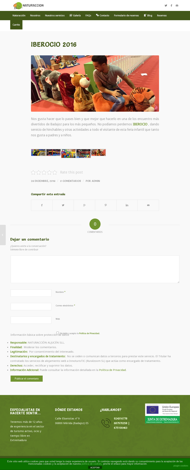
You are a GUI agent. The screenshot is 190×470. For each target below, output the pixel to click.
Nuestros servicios (55, 15)
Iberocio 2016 (54, 44)
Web (58, 319)
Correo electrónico (65, 305)
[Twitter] (166, 5)
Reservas (162, 15)
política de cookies (91, 463)
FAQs (88, 15)
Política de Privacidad (112, 370)
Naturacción (19, 15)
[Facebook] (171, 5)
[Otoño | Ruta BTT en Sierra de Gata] (3, 235)
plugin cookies (180, 465)
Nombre (60, 292)
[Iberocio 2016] (95, 83)
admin (96, 181)
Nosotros (35, 15)
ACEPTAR (95, 467)
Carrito (16, 24)
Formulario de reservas (126, 15)
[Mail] (177, 5)
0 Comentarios (70, 181)
